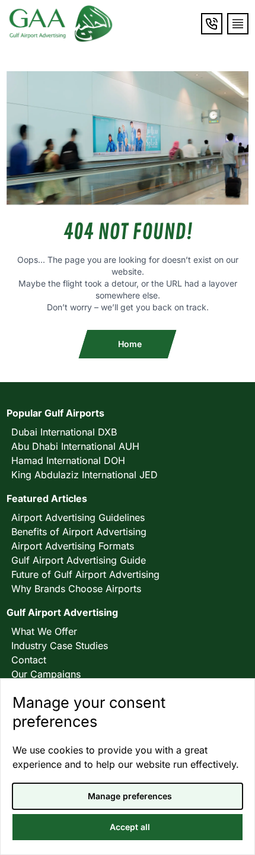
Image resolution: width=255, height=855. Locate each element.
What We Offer (44, 631)
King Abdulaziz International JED (84, 475)
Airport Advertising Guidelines (78, 517)
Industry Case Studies (59, 645)
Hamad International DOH (68, 460)
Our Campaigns (46, 674)
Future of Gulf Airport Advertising (85, 574)
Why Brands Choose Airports (76, 589)
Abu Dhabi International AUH (75, 446)
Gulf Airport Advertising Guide (78, 560)
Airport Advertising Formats (72, 546)
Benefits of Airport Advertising (78, 532)
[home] (60, 24)
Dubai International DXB (64, 432)
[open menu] (237, 23)
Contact (28, 660)
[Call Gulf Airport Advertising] (211, 23)
